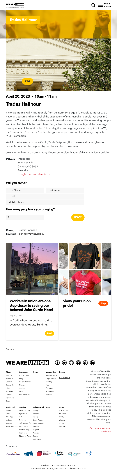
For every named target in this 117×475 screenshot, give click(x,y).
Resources (10, 398)
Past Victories (24, 394)
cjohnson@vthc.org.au (31, 234)
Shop (103, 303)
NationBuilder (69, 465)
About (8, 410)
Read (49, 333)
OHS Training (24, 410)
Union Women (25, 382)
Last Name (54, 190)
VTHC (8, 414)
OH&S (61, 417)
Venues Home (51, 375)
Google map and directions (34, 174)
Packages (49, 388)
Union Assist (38, 420)
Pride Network (38, 439)
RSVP (27, 81)
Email (12, 196)
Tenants (9, 423)
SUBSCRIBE (63, 410)
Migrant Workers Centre (36, 433)
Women (62, 420)
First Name (15, 190)
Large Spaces (51, 378)
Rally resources (12, 426)
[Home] (27, 362)
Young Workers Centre (36, 413)
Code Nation (54, 465)
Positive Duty (24, 430)
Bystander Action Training (23, 417)
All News (62, 414)
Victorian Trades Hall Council (10, 378)
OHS (21, 391)
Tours (8, 401)
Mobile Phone (16, 202)
